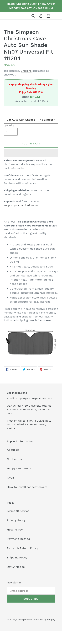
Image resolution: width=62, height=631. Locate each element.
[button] (31, 153)
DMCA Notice (16, 566)
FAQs (10, 477)
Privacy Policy (16, 520)
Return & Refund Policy (22, 548)
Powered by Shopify (44, 619)
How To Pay (15, 529)
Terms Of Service (18, 511)
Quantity (9, 125)
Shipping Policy (17, 557)
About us (13, 449)
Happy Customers (19, 468)
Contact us (14, 459)
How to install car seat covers (27, 487)
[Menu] (56, 15)
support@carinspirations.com (22, 205)
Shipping (26, 70)
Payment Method (18, 539)
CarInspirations (24, 619)
